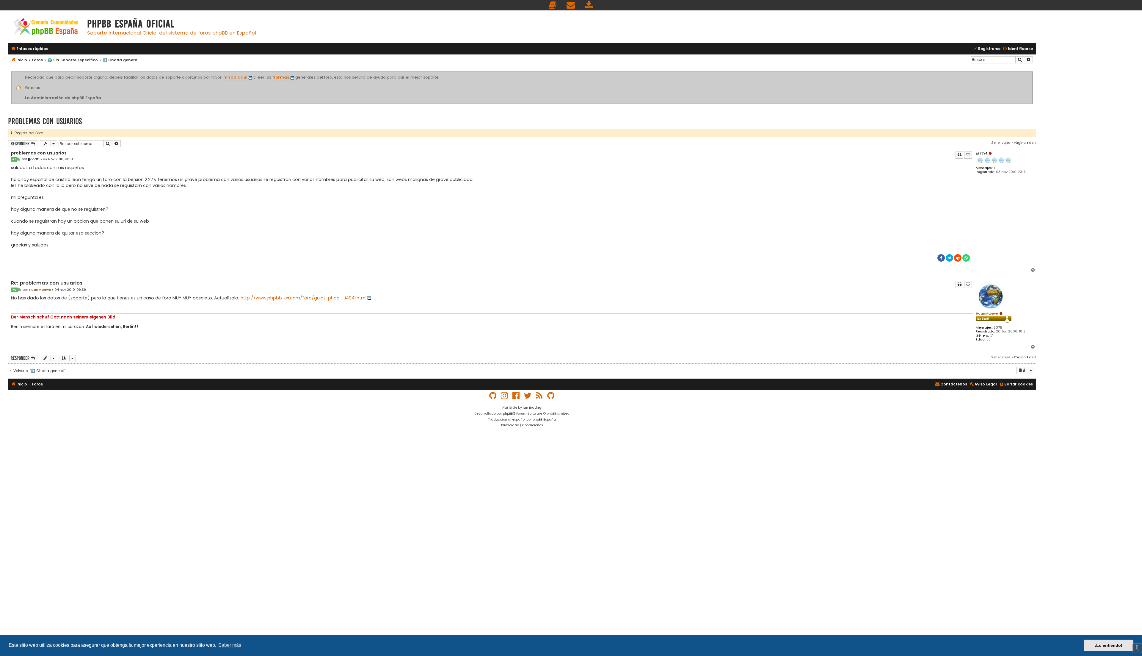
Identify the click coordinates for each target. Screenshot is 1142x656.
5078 (998, 327)
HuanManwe (987, 313)
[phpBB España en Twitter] (528, 395)
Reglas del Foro (27, 132)
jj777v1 (981, 153)
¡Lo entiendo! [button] (1108, 645)
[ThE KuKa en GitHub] (551, 395)
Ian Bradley (532, 407)
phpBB (508, 413)
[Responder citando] (959, 155)
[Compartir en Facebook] (941, 258)
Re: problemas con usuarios (46, 283)
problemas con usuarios (45, 121)
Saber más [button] (229, 645)
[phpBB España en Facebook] (516, 395)
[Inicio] (46, 27)
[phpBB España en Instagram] (504, 395)
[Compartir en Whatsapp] (966, 258)
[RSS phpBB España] (539, 395)
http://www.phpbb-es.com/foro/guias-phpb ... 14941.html (303, 298)
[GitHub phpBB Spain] (493, 395)
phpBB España (544, 419)
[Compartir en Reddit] (957, 258)
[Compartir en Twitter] (949, 258)
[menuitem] (553, 5)
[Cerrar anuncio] (1032, 73)
